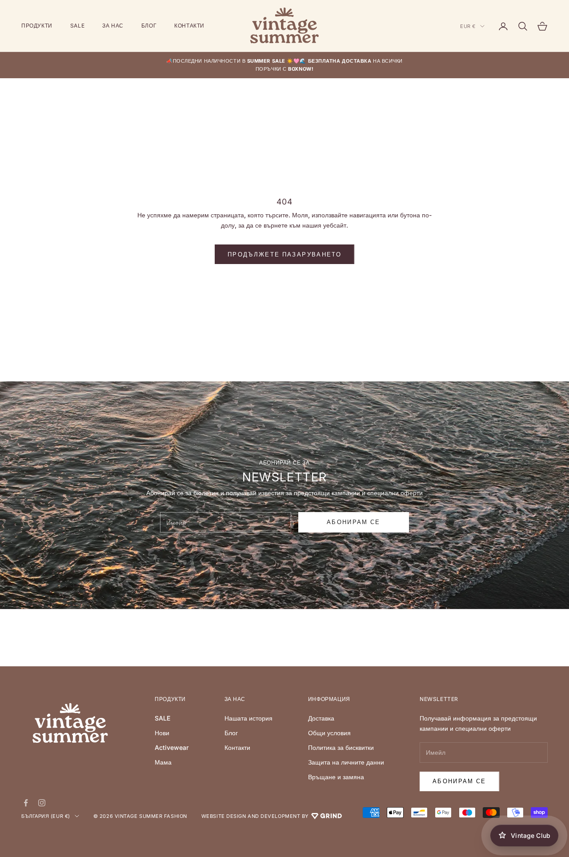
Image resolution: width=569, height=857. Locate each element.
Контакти (189, 25)
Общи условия (329, 733)
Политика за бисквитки (341, 747)
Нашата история (248, 718)
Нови (162, 733)
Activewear (171, 747)
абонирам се (354, 521)
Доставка (321, 718)
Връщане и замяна (336, 777)
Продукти (36, 25)
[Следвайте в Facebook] (25, 802)
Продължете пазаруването (284, 254)
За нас (113, 25)
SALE (77, 25)
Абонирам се (459, 781)
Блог (148, 25)
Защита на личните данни (346, 762)
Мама (163, 762)
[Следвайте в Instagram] (41, 802)
